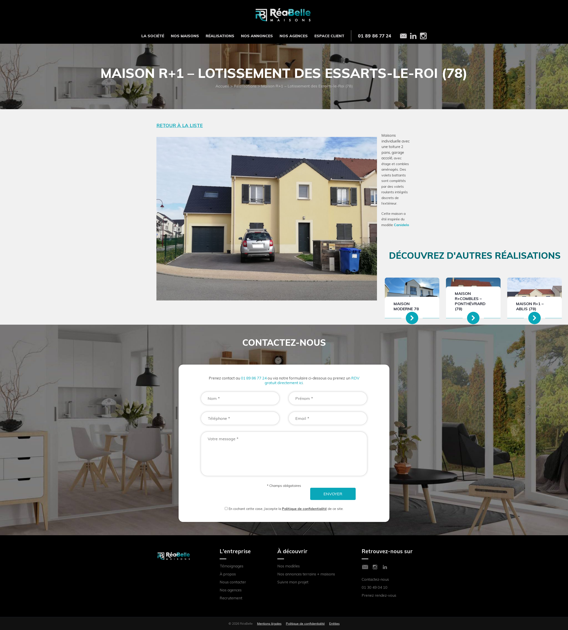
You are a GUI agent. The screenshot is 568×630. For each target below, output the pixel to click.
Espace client (329, 36)
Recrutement (231, 598)
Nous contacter (233, 582)
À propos (228, 574)
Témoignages (231, 566)
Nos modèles (288, 566)
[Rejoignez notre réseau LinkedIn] (385, 567)
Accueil (222, 86)
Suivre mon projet (292, 582)
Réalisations (220, 36)
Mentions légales (269, 624)
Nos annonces (257, 36)
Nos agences (294, 36)
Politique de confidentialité (304, 509)
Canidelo (401, 225)
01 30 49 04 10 (374, 587)
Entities (334, 624)
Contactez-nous (375, 579)
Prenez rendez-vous (379, 595)
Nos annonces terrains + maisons (306, 574)
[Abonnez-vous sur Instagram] (375, 567)
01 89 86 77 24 (254, 378)
